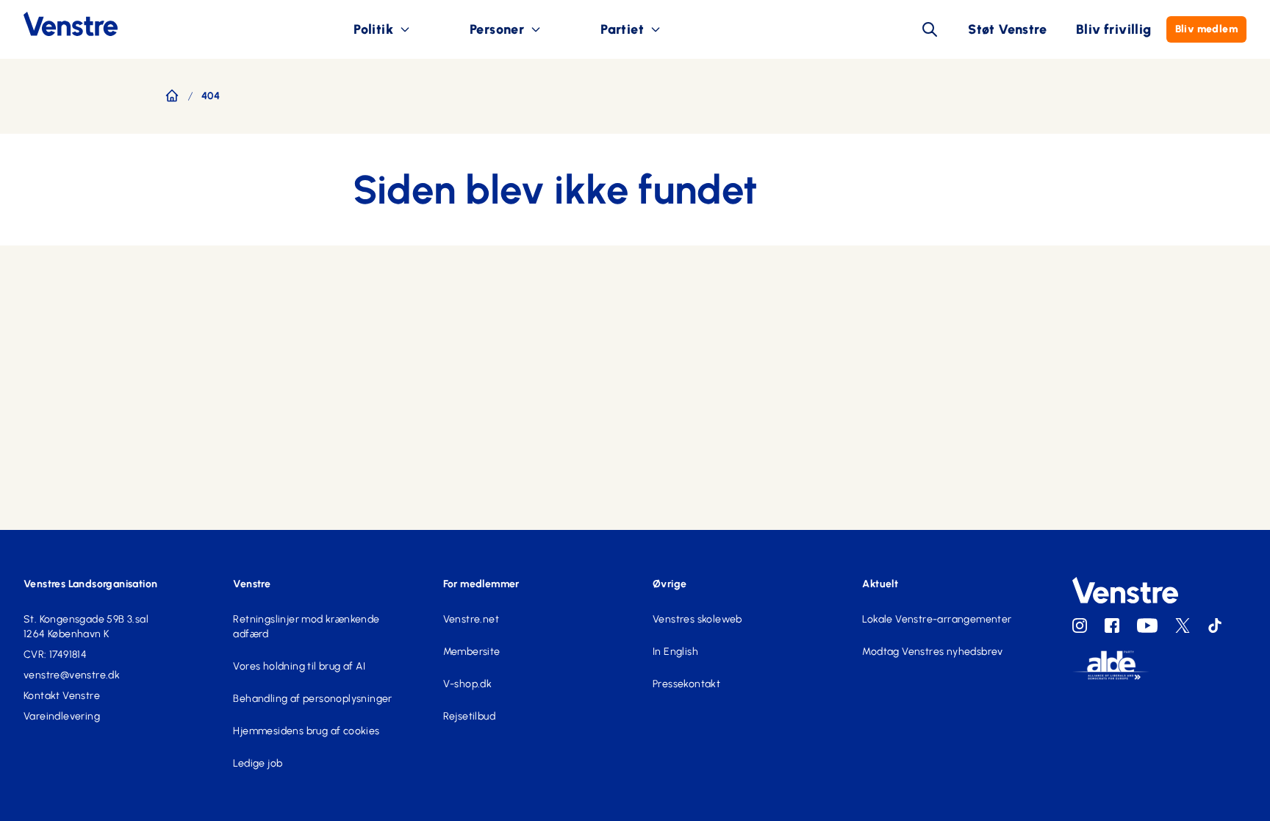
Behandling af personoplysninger (312, 698)
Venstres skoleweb (697, 619)
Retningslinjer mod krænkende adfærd (306, 626)
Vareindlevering (62, 716)
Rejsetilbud (469, 716)
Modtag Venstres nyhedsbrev (932, 651)
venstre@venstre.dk (72, 675)
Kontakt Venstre (62, 695)
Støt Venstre (1007, 29)
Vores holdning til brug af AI (299, 666)
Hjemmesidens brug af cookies (306, 731)
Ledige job (257, 763)
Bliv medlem (1206, 29)
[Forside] (172, 95)
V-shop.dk (467, 684)
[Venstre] (59, 24)
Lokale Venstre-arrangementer (936, 619)
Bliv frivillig (1114, 29)
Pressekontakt (686, 684)
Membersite (472, 651)
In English (675, 651)
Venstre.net (471, 619)
